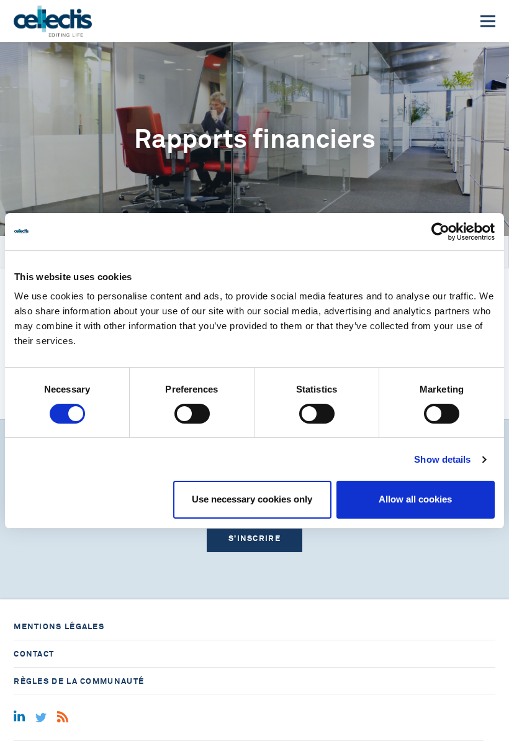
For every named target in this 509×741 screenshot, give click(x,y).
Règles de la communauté (79, 681)
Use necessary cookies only (252, 499)
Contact (34, 654)
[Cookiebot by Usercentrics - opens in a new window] (440, 231)
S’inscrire (254, 538)
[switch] (192, 414)
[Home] (52, 21)
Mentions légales (59, 626)
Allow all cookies (415, 499)
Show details (442, 459)
